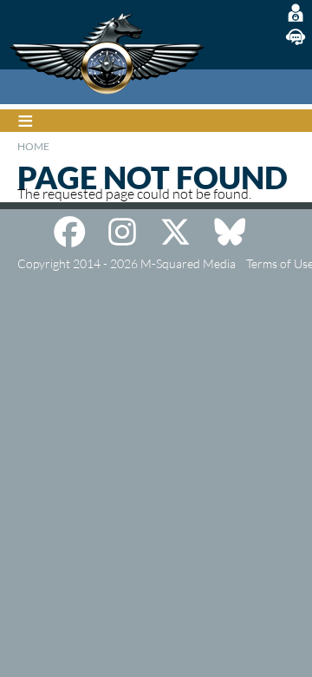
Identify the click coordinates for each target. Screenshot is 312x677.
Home (33, 146)
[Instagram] (122, 232)
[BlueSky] (229, 232)
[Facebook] (69, 232)
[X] (175, 232)
